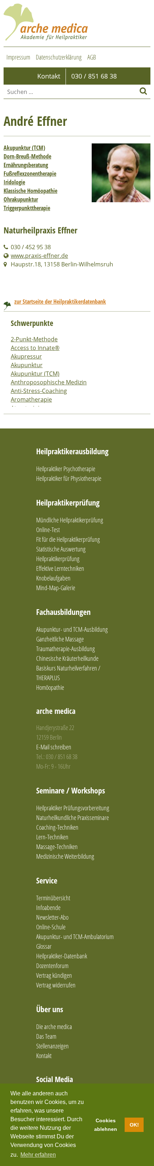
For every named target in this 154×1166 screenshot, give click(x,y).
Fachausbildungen (63, 611)
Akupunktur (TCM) (24, 148)
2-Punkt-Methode (34, 339)
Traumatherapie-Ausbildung (65, 648)
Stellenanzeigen (52, 1046)
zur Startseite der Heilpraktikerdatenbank (60, 301)
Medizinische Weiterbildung (65, 856)
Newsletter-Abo (52, 917)
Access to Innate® (35, 348)
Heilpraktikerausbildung (72, 451)
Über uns (49, 1009)
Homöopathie (50, 687)
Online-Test (48, 529)
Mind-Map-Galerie (55, 587)
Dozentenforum (52, 965)
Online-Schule (51, 927)
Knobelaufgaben (53, 578)
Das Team (46, 1036)
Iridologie (14, 182)
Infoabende (48, 907)
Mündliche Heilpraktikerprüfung (69, 520)
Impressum (18, 57)
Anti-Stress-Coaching (39, 391)
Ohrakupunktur (21, 199)
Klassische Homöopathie (30, 191)
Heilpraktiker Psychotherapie (65, 468)
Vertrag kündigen (54, 975)
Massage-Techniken (57, 846)
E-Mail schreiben (53, 747)
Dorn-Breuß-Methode (27, 156)
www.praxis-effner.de (39, 256)
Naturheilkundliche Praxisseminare (72, 817)
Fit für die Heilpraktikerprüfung (68, 539)
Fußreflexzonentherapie (30, 173)
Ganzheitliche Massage (60, 639)
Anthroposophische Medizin (49, 382)
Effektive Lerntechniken (60, 568)
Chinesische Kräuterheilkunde (67, 658)
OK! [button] (134, 1125)
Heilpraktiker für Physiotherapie (68, 478)
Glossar (44, 946)
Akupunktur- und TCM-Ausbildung (72, 629)
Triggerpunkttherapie (27, 208)
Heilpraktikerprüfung (68, 502)
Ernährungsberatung (26, 165)
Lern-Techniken (52, 837)
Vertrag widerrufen (56, 985)
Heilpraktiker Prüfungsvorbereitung (72, 808)
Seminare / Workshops (70, 790)
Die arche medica (54, 1026)
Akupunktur (27, 365)
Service (46, 880)
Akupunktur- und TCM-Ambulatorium (75, 936)
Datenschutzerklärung (59, 57)
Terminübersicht (53, 898)
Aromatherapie (31, 399)
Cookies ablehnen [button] (105, 1125)
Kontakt (44, 1055)
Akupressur (26, 356)
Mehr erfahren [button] (38, 1155)
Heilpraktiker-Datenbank (61, 956)
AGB (91, 57)
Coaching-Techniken (57, 827)
